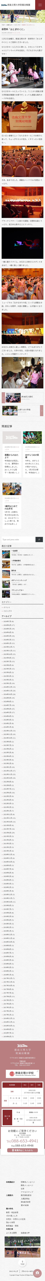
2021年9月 (7, 825)
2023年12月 (8, 731)
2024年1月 (7, 727)
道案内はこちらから (24, 1150)
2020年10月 (8, 862)
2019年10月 (8, 902)
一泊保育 (14, 551)
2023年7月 (7, 745)
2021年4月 (7, 840)
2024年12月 (8, 687)
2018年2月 (7, 971)
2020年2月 (7, 887)
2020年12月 (8, 854)
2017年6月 (7, 996)
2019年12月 (8, 894)
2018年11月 (8, 938)
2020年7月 (7, 869)
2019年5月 (7, 916)
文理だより (9, 24)
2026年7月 (7, 621)
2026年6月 (7, 625)
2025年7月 (7, 661)
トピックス (17, 24)
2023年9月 (7, 742)
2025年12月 (8, 647)
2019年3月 (7, 924)
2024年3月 (7, 720)
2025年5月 (7, 669)
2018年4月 (7, 964)
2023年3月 (7, 760)
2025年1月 (7, 683)
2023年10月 (8, 738)
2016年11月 (8, 1022)
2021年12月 (8, 814)
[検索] (39, 539)
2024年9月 (7, 698)
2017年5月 (7, 1000)
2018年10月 (8, 942)
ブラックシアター (17, 590)
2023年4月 (7, 756)
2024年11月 (8, 691)
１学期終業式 (16, 561)
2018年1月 (7, 975)
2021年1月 (7, 851)
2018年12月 (8, 934)
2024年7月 (7, 705)
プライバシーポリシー (29, 1271)
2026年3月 (7, 636)
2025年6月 (7, 665)
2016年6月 (7, 1036)
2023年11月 (8, 734)
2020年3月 (7, 884)
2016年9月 (7, 1029)
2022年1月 (7, 811)
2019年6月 (7, 913)
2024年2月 (7, 723)
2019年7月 (7, 909)
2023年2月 (7, 763)
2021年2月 (7, 847)
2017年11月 (8, 982)
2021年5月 (7, 836)
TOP (3, 24)
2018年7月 (7, 953)
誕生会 (13, 570)
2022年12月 (8, 771)
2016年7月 (7, 1033)
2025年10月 (8, 654)
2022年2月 (7, 807)
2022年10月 (8, 778)
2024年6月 (7, 709)
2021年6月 (7, 833)
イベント (7, 607)
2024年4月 (7, 716)
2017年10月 (8, 985)
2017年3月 (7, 1007)
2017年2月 (7, 1011)
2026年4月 (7, 632)
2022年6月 (7, 793)
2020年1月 (7, 891)
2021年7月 (7, 829)
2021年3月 (7, 843)
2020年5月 (7, 876)
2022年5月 (7, 796)
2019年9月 (7, 905)
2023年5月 (7, 752)
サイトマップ (13, 1271)
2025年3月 (7, 676)
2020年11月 (8, 858)
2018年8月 (7, 949)
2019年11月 (8, 898)
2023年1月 (7, 767)
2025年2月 (7, 680)
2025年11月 (8, 651)
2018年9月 (7, 945)
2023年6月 (7, 749)
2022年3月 (7, 803)
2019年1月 (7, 931)
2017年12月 (8, 978)
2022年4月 (7, 800)
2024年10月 (8, 694)
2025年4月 (7, 672)
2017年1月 (7, 1015)
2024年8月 (7, 701)
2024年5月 (7, 712)
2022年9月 (7, 782)
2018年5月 (7, 960)
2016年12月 (8, 1018)
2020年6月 (7, 873)
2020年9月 (7, 865)
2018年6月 (7, 956)
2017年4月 (7, 1004)
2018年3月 (7, 967)
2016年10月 (8, 1026)
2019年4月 (7, 920)
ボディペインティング (19, 580)
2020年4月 (7, 880)
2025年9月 (7, 658)
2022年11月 (8, 774)
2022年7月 (7, 789)
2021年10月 (8, 822)
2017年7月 (7, 993)
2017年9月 (7, 989)
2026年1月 (7, 643)
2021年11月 (8, 818)
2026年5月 (7, 629)
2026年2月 (7, 640)
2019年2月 (7, 927)
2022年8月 (7, 785)
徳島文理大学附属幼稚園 (18, 5)
